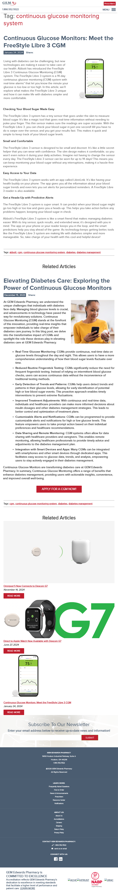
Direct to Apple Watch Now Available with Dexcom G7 (32, 641)
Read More (13, 595)
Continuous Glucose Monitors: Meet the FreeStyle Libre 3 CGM (37, 702)
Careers (59, 823)
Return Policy (59, 829)
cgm (20, 252)
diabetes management (89, 252)
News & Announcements (59, 793)
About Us (59, 816)
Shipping (59, 826)
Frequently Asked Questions (59, 787)
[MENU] (114, 10)
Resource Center (59, 800)
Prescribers (59, 797)
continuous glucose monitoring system (44, 252)
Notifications (59, 803)
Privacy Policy (59, 833)
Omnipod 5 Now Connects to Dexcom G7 (26, 586)
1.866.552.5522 (10, 9)
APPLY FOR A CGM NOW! (59, 489)
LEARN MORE (27, 888)
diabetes (70, 252)
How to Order (59, 790)
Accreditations (59, 819)
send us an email (60, 849)
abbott (13, 252)
